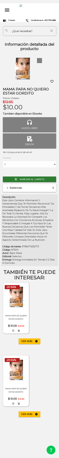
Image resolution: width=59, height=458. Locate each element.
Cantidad (7, 158)
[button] (39, 60)
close (51, 31)
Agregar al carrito (29, 179)
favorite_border (52, 81)
